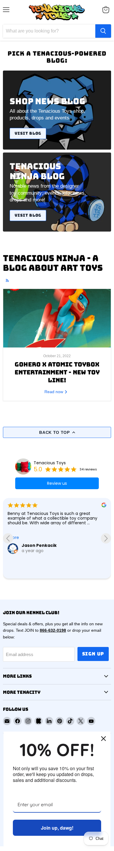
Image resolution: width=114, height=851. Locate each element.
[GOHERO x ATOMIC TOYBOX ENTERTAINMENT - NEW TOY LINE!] (57, 318)
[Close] (103, 739)
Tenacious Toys (50, 462)
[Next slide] (106, 538)
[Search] (103, 31)
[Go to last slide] (8, 538)
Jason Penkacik (39, 545)
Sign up (93, 654)
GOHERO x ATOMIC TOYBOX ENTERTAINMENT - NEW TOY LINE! (57, 372)
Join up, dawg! (57, 827)
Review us (57, 483)
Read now (54, 391)
